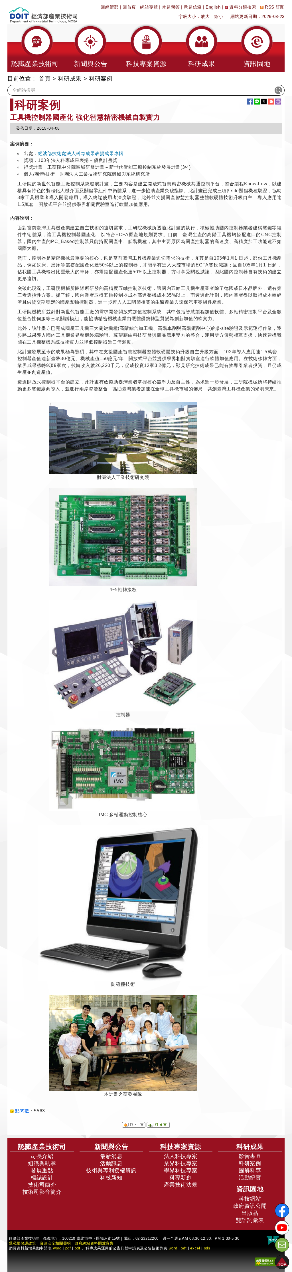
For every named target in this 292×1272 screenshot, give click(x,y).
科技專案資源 (180, 1146)
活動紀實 (250, 1178)
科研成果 (70, 78)
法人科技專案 (181, 1156)
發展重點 (42, 1170)
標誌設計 (42, 1178)
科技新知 (111, 1178)
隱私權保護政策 (22, 1243)
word (173, 1248)
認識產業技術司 (42, 1146)
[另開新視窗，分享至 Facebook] (249, 102)
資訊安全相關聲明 (55, 1243)
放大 (205, 16)
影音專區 (250, 1156)
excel (195, 1248)
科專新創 (180, 1178)
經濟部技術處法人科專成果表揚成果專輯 (80, 153)
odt (77, 1248)
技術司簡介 (42, 1185)
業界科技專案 (181, 1163)
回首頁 (129, 7)
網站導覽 (149, 7)
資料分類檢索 (242, 7)
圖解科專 (250, 1170)
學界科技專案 (181, 1170)
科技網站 (250, 1199)
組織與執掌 (42, 1163)
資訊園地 (250, 1189)
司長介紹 (42, 1156)
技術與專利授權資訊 (111, 1170)
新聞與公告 (111, 1146)
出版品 (250, 1213)
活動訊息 (111, 1163)
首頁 (44, 78)
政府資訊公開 (250, 1206)
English (213, 7)
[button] (35, 48)
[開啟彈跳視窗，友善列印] (278, 102)
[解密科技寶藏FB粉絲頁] (282, 1210)
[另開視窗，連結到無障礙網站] (267, 1261)
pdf (68, 1248)
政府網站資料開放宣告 (94, 1243)
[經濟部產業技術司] (42, 11)
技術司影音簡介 (42, 1192)
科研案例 (250, 1163)
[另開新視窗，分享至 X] (263, 102)
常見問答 (171, 7)
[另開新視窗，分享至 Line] (256, 102)
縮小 (218, 16)
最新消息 (111, 1156)
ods (207, 1248)
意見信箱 (193, 7)
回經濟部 (110, 7)
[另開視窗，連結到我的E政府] (273, 1240)
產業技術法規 (181, 1185)
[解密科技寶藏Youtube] (282, 1228)
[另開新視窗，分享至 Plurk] (271, 102)
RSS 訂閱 (274, 7)
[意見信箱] (282, 1245)
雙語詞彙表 (250, 1220)
